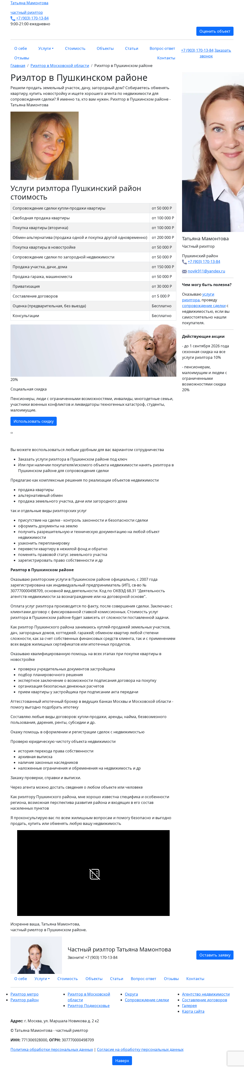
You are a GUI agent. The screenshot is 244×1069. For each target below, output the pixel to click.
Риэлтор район (24, 999)
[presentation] (11, 432)
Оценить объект (214, 31)
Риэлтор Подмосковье (89, 1005)
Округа (131, 994)
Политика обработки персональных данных (51, 1049)
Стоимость (75, 48)
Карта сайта (193, 1011)
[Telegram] (232, 976)
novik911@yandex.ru (206, 271)
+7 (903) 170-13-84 (32, 18)
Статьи (131, 48)
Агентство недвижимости (206, 994)
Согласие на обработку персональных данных (140, 1049)
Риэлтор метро (24, 994)
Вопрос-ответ (162, 48)
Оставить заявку (214, 955)
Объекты (105, 48)
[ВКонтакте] (223, 976)
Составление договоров (204, 999)
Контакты (166, 58)
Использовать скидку (34, 421)
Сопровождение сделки (147, 999)
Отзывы (21, 58)
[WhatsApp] (220, 976)
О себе (20, 48)
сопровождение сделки (204, 305)
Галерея (189, 1005)
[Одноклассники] (226, 976)
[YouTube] (229, 976)
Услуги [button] (44, 48)
